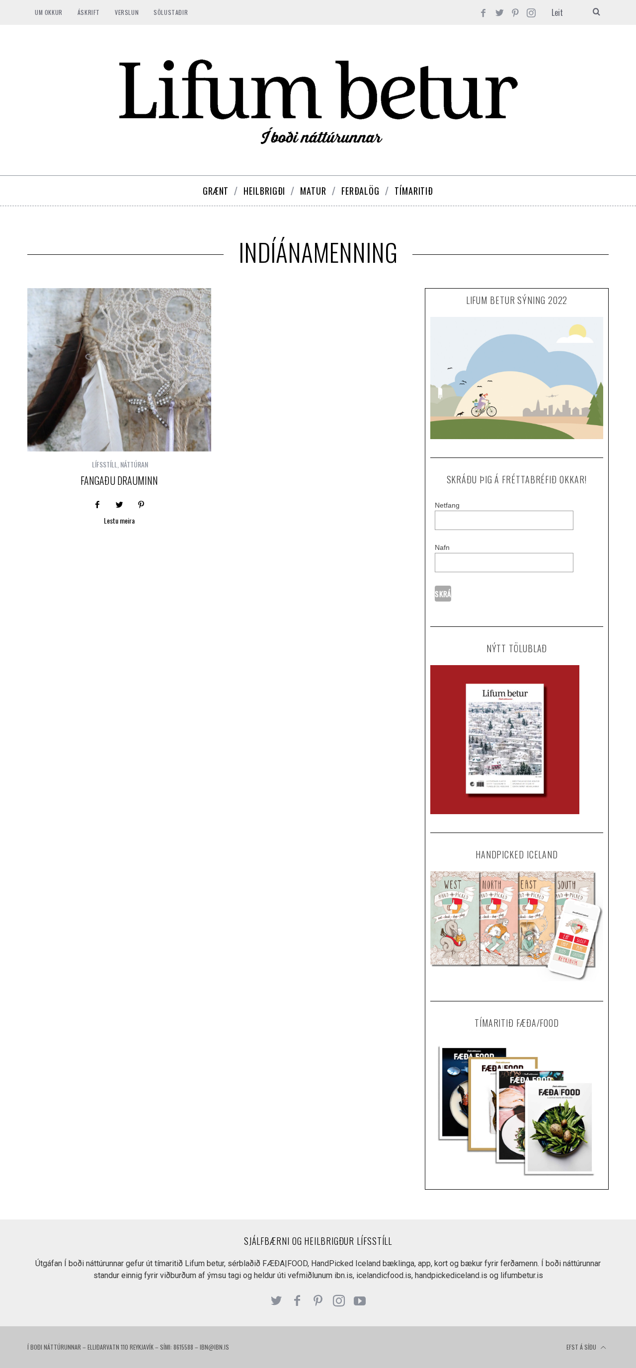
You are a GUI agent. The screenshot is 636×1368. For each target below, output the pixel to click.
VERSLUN (127, 12)
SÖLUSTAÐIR (171, 12)
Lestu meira (119, 521)
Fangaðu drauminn (119, 480)
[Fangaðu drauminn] (119, 370)
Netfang (447, 505)
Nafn (442, 547)
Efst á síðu (582, 1347)
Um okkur (49, 12)
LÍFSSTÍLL (104, 464)
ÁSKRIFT (89, 12)
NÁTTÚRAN (134, 464)
